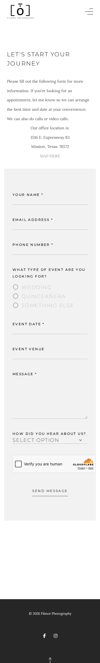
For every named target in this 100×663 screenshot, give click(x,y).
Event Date (28, 324)
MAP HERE (50, 155)
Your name (27, 195)
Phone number (33, 245)
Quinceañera (43, 296)
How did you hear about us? (49, 434)
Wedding (36, 287)
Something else (47, 305)
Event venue (28, 349)
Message (24, 374)
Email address (32, 220)
